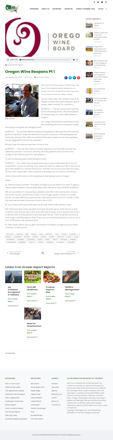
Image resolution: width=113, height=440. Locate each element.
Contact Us (56, 405)
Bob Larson (10, 118)
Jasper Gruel (35, 394)
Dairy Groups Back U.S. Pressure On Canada (100, 100)
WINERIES (73, 239)
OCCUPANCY (60, 242)
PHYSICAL (41, 242)
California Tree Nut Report (15, 394)
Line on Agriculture (12, 398)
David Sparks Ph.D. (38, 387)
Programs (34, 9)
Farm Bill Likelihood (32, 288)
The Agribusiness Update (14, 391)
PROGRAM (63, 239)
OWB (41, 234)
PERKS (47, 239)
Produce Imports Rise (50, 289)
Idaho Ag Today (11, 415)
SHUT (57, 234)
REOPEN (51, 237)
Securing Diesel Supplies (99, 90)
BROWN (27, 237)
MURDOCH (48, 234)
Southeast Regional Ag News (16, 419)
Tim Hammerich (37, 419)
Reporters (57, 9)
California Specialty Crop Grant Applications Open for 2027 (101, 36)
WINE (27, 234)
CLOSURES (72, 234)
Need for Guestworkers (34, 324)
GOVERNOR (17, 237)
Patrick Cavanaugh (38, 408)
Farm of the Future (12, 384)
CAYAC (101, 9)
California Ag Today (12, 387)
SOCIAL (76, 237)
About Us (45, 9)
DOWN (64, 234)
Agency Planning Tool (85, 9)
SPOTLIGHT (9, 234)
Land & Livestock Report (14, 408)
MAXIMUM (50, 242)
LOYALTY (54, 239)
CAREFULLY (60, 237)
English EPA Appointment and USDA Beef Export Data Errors (100, 50)
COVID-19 (32, 242)
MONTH (40, 239)
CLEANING (20, 239)
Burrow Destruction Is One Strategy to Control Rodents (101, 63)
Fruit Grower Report (42, 77)
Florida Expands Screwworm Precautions (99, 136)
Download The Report (15, 65)
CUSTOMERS (31, 239)
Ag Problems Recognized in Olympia (14, 291)
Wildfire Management (72, 288)
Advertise (69, 9)
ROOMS (43, 237)
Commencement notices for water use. (100, 124)
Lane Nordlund (36, 398)
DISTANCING (10, 239)
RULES (69, 237)
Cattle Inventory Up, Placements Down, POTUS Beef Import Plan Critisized (101, 77)
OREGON (19, 234)
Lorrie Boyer (35, 405)
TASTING (35, 237)
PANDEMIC (22, 242)
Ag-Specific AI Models (99, 24)
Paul (32, 412)
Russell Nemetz (36, 415)
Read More (12, 306)
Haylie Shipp (35, 391)
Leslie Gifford (36, 401)
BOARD (33, 234)
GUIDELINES (71, 242)
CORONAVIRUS (11, 242)
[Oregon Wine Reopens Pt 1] (42, 37)
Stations (55, 384)
